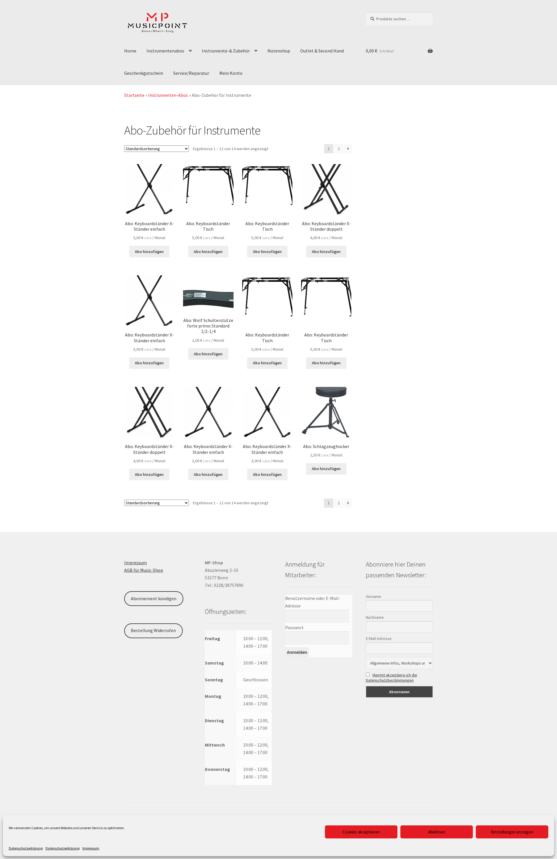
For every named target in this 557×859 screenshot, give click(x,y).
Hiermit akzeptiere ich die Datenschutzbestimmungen (391, 677)
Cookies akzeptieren (361, 832)
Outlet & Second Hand (322, 51)
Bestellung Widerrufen (153, 630)
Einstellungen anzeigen (512, 832)
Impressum (90, 848)
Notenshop (278, 51)
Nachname (375, 617)
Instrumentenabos (165, 51)
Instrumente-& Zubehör (226, 51)
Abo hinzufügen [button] (149, 251)
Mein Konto (231, 73)
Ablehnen (436, 832)
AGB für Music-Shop (143, 570)
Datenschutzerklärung (26, 848)
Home (130, 51)
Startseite (134, 95)
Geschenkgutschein (143, 73)
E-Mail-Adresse (379, 638)
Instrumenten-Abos (168, 95)
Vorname (373, 596)
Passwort (294, 627)
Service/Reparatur (191, 73)
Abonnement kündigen (153, 598)
